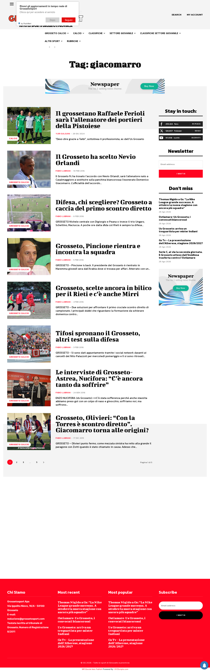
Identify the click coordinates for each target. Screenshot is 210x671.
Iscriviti (196, 137)
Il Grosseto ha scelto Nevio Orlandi (96, 159)
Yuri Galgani (63, 133)
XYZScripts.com (121, 669)
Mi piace (196, 123)
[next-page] (43, 462)
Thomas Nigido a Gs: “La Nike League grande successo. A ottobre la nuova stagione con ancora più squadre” (178, 203)
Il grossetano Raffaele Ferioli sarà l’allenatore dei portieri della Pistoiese (100, 119)
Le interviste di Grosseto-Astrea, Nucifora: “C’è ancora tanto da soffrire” (99, 378)
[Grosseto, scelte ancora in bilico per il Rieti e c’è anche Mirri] (29, 300)
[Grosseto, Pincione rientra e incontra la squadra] (29, 256)
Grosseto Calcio (19, 182)
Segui (198, 130)
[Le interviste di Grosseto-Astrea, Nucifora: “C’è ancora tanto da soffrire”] (29, 387)
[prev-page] (49, 47)
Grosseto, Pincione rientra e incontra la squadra (98, 249)
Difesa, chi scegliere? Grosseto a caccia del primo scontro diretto (104, 205)
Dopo (52, 20)
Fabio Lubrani (63, 170)
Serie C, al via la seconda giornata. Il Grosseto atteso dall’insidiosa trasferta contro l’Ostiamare (180, 255)
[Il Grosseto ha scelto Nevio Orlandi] (29, 169)
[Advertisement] (98, 527)
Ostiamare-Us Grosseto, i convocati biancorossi (174, 218)
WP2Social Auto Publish (92, 669)
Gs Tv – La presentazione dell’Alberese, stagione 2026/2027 (181, 241)
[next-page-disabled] (55, 47)
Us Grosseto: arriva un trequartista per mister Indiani (178, 230)
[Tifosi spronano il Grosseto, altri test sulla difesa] (29, 343)
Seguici (68, 20)
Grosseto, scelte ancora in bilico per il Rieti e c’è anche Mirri (104, 291)
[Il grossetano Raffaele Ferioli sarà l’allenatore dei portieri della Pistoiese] (29, 125)
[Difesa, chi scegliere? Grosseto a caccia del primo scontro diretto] (29, 212)
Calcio (13, 138)
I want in (181, 173)
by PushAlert (26, 23)
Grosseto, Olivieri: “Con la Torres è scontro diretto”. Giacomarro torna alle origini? (102, 424)
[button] (176, 14)
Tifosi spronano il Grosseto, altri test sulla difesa (98, 336)
